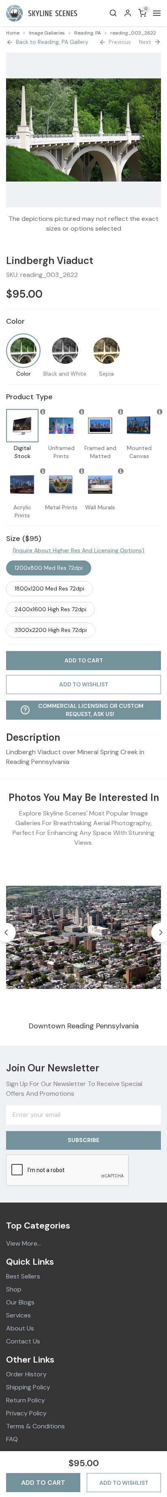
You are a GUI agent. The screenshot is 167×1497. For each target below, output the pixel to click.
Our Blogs (20, 1302)
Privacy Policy (26, 1413)
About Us (20, 1328)
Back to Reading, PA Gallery (52, 41)
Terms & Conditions (35, 1426)
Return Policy (25, 1400)
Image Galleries (47, 33)
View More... (23, 1243)
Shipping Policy (28, 1387)
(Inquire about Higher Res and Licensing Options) (78, 550)
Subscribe (83, 1140)
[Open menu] (155, 13)
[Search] (113, 13)
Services (18, 1315)
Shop (13, 1289)
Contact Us (23, 1341)
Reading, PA (87, 33)
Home (12, 33)
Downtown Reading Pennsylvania (84, 1026)
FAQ (12, 1439)
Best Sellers (23, 1276)
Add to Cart (43, 1482)
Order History (26, 1374)
